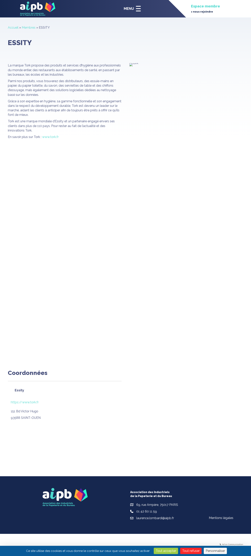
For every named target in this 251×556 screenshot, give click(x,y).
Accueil (13, 27)
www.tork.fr (50, 137)
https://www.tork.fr (25, 402)
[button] (131, 9)
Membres (28, 27)
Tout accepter (166, 551)
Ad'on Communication (232, 544)
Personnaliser (215, 551)
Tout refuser (191, 551)
